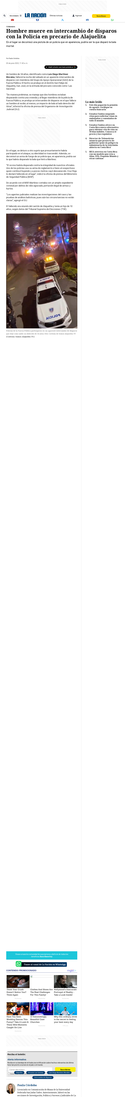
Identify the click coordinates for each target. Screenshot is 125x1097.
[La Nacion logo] (35, 16)
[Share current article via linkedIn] (87, 19)
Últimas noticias (56, 15)
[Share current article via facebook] (37, 19)
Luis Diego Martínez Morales (59, 1072)
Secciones (14, 16)
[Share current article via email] (12, 19)
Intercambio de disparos (43, 1077)
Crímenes (10, 26)
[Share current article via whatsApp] (112, 19)
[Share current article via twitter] (62, 19)
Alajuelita (19, 1072)
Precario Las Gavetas (35, 1072)
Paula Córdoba (14, 58)
